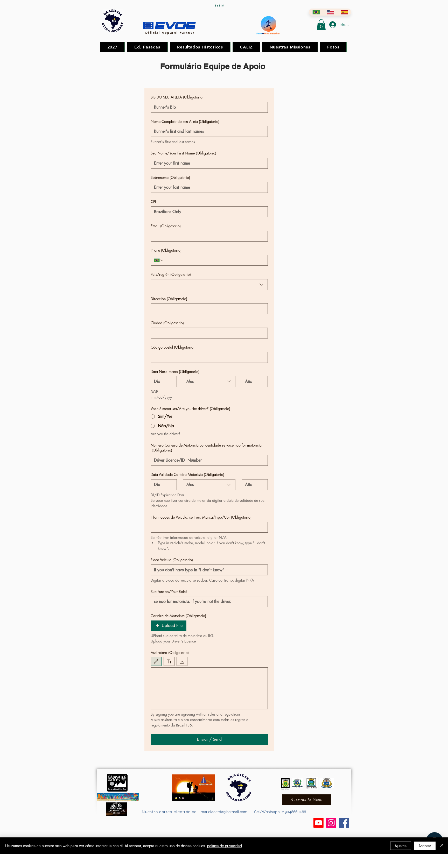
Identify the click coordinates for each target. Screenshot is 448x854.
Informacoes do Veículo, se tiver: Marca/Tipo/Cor (201, 517)
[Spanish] (344, 12)
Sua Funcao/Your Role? (169, 591)
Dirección (169, 298)
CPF (154, 201)
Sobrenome (170, 177)
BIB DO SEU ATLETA (177, 97)
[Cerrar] (442, 846)
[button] (321, 24)
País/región (171, 274)
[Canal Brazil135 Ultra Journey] (318, 823)
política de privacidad (224, 845)
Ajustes (401, 845)
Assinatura (170, 652)
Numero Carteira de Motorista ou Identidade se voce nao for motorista (206, 448)
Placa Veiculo (172, 559)
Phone (166, 250)
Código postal (172, 347)
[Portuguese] (316, 12)
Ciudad (167, 322)
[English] (330, 12)
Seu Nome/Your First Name (183, 153)
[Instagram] (331, 823)
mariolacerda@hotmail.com (224, 812)
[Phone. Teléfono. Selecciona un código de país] (159, 260)
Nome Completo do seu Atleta (185, 121)
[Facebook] (344, 823)
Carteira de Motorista (178, 615)
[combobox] (209, 284)
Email (166, 225)
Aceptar (424, 845)
